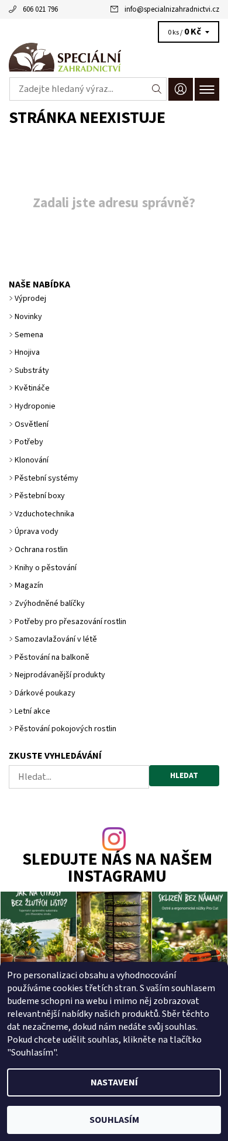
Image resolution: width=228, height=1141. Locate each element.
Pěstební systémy (46, 478)
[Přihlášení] (180, 89)
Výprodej (30, 298)
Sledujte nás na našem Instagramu (117, 869)
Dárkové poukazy (45, 693)
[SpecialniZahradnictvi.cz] (114, 57)
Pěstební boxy (40, 496)
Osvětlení (32, 424)
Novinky (28, 317)
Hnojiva (27, 352)
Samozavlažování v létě (56, 639)
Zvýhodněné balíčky (50, 603)
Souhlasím (114, 1119)
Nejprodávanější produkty (60, 675)
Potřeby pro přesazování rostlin (70, 622)
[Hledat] (157, 89)
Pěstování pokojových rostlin (65, 729)
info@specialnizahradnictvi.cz (172, 9)
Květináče (32, 388)
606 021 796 (40, 9)
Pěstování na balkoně (52, 657)
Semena (29, 335)
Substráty (32, 370)
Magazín (29, 585)
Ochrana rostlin (41, 550)
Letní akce (32, 711)
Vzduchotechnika (44, 514)
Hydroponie (35, 406)
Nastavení (114, 1082)
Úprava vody (36, 531)
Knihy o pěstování (46, 568)
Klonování (32, 460)
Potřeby (29, 442)
